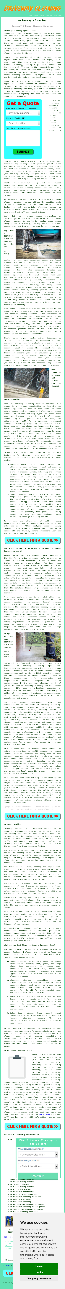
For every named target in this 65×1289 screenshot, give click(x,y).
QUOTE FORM (44, 1115)
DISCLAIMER (58, 16)
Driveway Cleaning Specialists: (20, 31)
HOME (30, 16)
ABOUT (42, 16)
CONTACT (49, 16)
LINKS (36, 16)
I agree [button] (39, 1266)
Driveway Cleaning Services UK (21, 1134)
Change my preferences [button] (39, 1278)
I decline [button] (39, 1272)
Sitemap (6, 1266)
